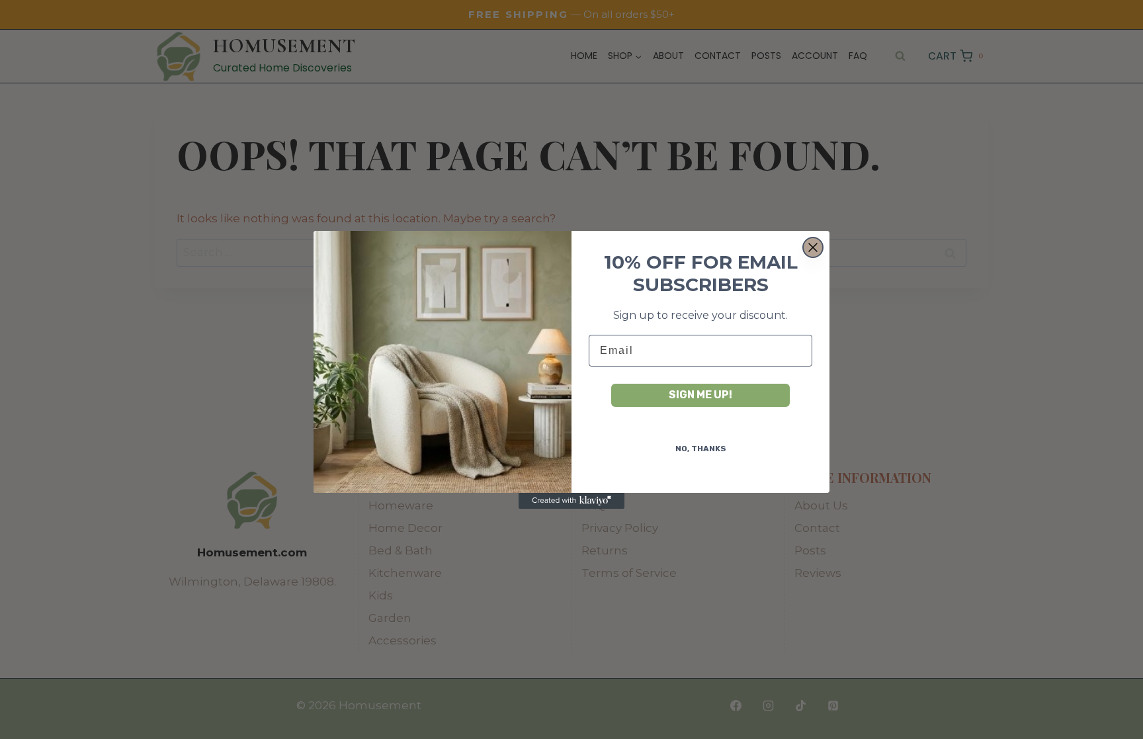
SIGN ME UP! (700, 394)
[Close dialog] (813, 247)
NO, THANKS (700, 448)
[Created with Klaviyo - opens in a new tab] (571, 501)
